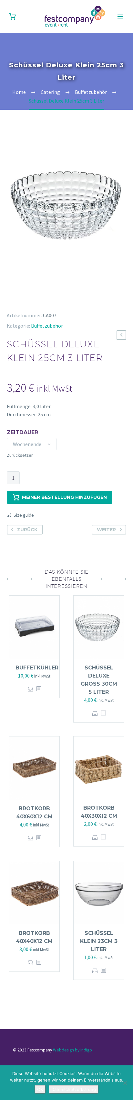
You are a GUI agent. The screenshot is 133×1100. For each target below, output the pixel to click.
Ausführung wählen (30, 689)
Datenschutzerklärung (73, 1089)
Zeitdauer (22, 432)
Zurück (27, 530)
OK (40, 1089)
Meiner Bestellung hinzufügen (64, 497)
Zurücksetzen (20, 455)
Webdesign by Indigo (72, 1050)
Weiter (106, 530)
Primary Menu (120, 16)
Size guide (24, 515)
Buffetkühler (36, 668)
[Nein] (125, 1083)
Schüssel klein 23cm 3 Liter (99, 941)
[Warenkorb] (12, 17)
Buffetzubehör (47, 325)
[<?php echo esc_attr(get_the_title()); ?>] (38, 689)
